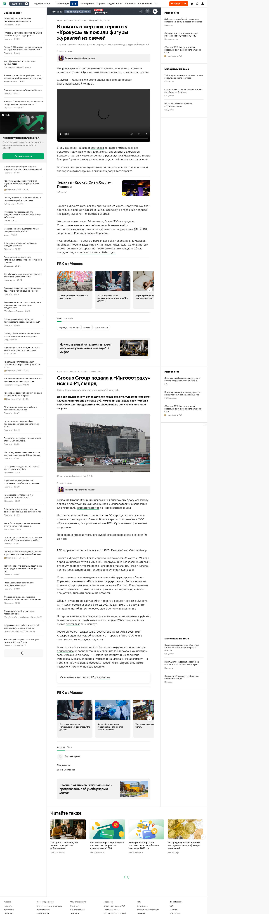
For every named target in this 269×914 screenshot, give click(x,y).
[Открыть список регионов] (192, 4)
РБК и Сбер (9, 528)
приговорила (65, 679)
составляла (73, 652)
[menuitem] (42, 3)
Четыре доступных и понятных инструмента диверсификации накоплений (184, 874)
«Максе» (104, 705)
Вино (6, 353)
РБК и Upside (9, 203)
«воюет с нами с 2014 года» (98, 252)
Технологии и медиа (12, 384)
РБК (59, 617)
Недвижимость (10, 81)
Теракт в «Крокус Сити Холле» (71, 20)
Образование (10, 107)
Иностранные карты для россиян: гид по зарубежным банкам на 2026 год (182, 393)
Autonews (168, 24)
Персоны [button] (68, 318)
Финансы (8, 761)
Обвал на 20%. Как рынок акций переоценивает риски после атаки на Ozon (182, 50)
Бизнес (7, 220)
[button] (192, 4)
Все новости (12, 13)
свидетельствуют (88, 507)
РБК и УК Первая (11, 806)
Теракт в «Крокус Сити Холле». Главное (85, 184)
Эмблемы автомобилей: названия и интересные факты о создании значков (183, 20)
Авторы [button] (61, 775)
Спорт (6, 234)
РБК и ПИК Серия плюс (14, 861)
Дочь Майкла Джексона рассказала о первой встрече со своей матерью (182, 379)
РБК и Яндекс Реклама (13, 67)
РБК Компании (170, 397)
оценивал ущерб (80, 663)
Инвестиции (9, 279)
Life (166, 383)
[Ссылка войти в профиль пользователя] (202, 3)
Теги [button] (59, 318)
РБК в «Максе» (70, 264)
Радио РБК (16, 4)
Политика (8, 38)
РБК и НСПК (9, 687)
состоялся (97, 147)
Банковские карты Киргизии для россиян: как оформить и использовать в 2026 (107, 874)
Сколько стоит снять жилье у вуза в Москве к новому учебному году (181, 34)
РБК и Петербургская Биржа (16, 616)
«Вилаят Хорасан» (96, 233)
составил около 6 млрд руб (89, 633)
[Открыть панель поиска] (197, 4)
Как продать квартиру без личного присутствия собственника (64, 874)
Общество (8, 24)
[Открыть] (23, 4)
